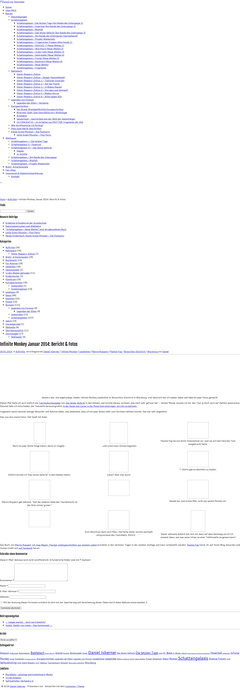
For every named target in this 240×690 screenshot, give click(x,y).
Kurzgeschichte (30, 659)
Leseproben (17, 285)
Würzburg (152, 351)
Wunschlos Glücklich (135, 351)
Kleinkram (11, 279)
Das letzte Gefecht (126, 653)
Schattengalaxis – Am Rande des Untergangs (34, 157)
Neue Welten (140, 659)
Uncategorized (13, 324)
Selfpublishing (8, 662)
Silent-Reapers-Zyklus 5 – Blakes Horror (38, 93)
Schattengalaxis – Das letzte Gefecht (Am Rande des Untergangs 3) (51, 32)
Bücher (9, 13)
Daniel (165, 351)
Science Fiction (217, 658)
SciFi (229, 659)
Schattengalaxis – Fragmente (31, 67)
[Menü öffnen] (1, 182)
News (8, 295)
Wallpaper (11, 138)
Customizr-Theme (74, 686)
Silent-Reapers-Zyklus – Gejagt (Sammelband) (41, 77)
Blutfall (58, 653)
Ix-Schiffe (22, 154)
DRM (161, 653)
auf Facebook (25, 548)
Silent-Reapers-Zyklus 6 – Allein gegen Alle (39, 96)
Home (9, 7)
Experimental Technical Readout (198, 653)
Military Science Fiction (125, 659)
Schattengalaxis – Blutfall (30, 29)
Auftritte (12, 199)
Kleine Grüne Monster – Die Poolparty (30, 131)
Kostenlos (19, 658)
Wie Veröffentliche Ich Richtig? (27, 125)
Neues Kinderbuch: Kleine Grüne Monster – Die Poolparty (35, 235)
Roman (173, 658)
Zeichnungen (12, 333)
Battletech (16, 70)
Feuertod (216, 653)
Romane (10, 304)
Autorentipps (24, 653)
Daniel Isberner (51, 351)
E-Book (167, 653)
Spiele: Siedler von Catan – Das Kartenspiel (29, 625)
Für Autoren (12, 263)
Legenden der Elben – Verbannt (32, 102)
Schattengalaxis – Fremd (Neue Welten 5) (38, 58)
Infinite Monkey (69, 351)
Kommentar (7, 580)
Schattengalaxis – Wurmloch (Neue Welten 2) (40, 48)
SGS (19, 662)
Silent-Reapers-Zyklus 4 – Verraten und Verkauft (42, 90)
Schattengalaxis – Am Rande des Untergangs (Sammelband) (47, 35)
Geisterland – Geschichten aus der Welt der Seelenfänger (46, 118)
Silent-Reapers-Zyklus (28, 74)
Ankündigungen (19, 16)
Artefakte (22, 115)
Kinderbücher (12, 276)
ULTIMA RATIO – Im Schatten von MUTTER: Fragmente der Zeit (50, 122)
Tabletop (43, 663)
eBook (184, 653)
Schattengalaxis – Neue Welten (32, 64)
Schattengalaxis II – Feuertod (26, 144)
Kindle (12, 659)
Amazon (4, 653)
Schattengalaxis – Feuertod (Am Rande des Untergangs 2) (46, 26)
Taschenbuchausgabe (50, 402)
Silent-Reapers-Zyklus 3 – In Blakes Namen (39, 86)
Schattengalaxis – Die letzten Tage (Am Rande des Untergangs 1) (50, 23)
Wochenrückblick (14, 330)
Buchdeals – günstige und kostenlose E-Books (29, 674)
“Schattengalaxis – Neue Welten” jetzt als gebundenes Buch (36, 229)
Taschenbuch (54, 662)
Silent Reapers (28, 662)
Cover (85, 653)
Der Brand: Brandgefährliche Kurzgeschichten (40, 109)
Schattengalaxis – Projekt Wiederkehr (36, 39)
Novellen (10, 298)
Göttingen (226, 653)
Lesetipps (10, 292)
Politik (9, 301)
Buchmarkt (11, 260)
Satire (9, 320)
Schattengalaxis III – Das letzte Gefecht (31, 147)
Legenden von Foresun (22, 99)
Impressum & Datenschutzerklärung (24, 173)
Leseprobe (110, 658)
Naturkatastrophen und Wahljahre (23, 226)
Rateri (166, 658)
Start (2, 199)
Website (4, 596)
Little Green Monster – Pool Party (34, 134)
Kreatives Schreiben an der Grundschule (26, 222)
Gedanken (11, 266)
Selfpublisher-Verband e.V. (20, 680)
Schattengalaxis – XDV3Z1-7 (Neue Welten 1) (40, 45)
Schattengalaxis (19, 19)
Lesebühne (84, 351)
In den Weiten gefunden (18, 272)
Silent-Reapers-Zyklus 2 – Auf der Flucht (38, 83)
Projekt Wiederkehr (154, 659)
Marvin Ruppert (100, 351)
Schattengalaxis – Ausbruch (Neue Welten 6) (39, 61)
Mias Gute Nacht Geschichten (26, 128)
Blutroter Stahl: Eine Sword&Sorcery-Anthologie (42, 112)
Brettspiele (76, 653)
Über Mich (11, 10)
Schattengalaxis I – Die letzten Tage (29, 141)
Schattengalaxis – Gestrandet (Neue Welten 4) (40, 55)
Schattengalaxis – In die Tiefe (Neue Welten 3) (40, 51)
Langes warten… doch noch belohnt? (26, 622)
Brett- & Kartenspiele (17, 166)
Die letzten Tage (147, 653)
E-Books (177, 653)
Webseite (10, 327)
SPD (37, 663)
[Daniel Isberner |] (12, 1)
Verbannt (64, 663)
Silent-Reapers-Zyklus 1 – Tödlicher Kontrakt (40, 80)
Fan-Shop (11, 170)
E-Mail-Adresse (9, 591)
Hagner (20, 150)
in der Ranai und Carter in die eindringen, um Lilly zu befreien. (100, 406)
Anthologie (14, 653)
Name (4, 585)
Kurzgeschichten (19, 106)
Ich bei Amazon (13, 677)
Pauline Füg (116, 351)
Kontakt (15, 176)
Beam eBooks (50, 653)
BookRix (66, 653)
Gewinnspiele (12, 269)
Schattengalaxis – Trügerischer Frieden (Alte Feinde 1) (44, 42)
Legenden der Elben (27, 311)
